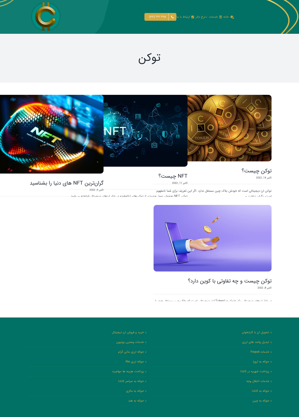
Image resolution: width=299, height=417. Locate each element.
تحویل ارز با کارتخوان (255, 332)
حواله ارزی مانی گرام (131, 351)
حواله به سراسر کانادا (131, 381)
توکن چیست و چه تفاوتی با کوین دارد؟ (230, 281)
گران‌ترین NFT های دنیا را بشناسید (67, 183)
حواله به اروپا (261, 361)
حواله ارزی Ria (135, 361)
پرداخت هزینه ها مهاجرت (128, 371)
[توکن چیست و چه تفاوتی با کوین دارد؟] (213, 238)
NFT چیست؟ (173, 176)
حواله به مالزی (135, 391)
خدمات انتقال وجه (257, 381)
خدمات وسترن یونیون (130, 342)
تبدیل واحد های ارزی (255, 342)
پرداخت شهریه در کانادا (254, 371)
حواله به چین (260, 400)
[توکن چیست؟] (213, 128)
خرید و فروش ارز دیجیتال (128, 332)
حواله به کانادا (260, 391)
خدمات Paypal (260, 351)
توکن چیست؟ (257, 171)
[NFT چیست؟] (129, 130)
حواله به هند (136, 400)
